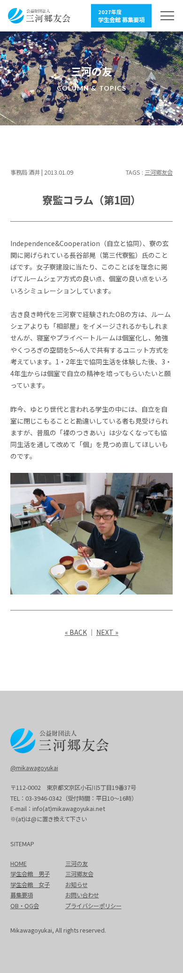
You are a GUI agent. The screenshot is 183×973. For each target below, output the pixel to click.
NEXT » (107, 632)
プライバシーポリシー (93, 906)
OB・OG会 (24, 906)
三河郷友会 (159, 172)
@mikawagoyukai (34, 768)
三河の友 (76, 863)
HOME (18, 863)
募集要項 (21, 895)
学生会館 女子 (30, 884)
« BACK (76, 632)
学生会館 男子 (30, 874)
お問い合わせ (82, 895)
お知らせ (76, 884)
